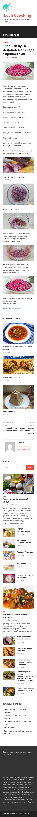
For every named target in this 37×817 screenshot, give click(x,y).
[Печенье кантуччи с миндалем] (9, 655)
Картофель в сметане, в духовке (24, 541)
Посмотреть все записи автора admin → (24, 449)
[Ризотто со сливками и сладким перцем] (9, 695)
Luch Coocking (17, 15)
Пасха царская (9, 412)
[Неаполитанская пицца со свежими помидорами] (9, 667)
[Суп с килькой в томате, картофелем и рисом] (18, 344)
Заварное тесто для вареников (25, 576)
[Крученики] (9, 571)
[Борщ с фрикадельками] (9, 536)
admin (15, 57)
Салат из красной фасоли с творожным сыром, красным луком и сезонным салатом (25, 676)
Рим (4, 611)
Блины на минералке (11, 377)
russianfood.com (16, 309)
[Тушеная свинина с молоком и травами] (9, 644)
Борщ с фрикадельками (23, 530)
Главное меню (12, 35)
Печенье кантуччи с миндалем (25, 649)
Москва (5, 42)
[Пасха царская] (18, 409)
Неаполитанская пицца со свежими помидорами (24, 662)
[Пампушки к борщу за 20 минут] (18, 494)
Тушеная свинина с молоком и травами (25, 638)
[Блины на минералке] (18, 375)
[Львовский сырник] (9, 559)
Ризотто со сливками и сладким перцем (25, 689)
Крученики (21, 564)
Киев (4, 496)
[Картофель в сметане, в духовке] (9, 548)
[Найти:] (18, 467)
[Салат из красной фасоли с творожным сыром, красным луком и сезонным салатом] (9, 679)
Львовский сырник (25, 552)
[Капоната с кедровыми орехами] (18, 610)
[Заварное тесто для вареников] (9, 582)
